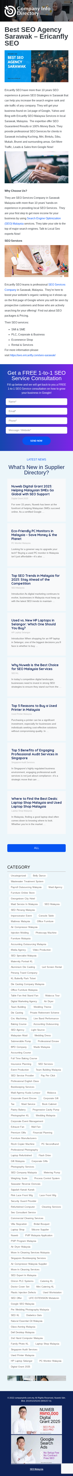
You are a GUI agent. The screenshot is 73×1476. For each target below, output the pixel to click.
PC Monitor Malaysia (21, 543)
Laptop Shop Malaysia (21, 811)
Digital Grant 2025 (19, 498)
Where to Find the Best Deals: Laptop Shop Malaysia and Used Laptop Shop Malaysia (36, 802)
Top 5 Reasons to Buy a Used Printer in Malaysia (34, 708)
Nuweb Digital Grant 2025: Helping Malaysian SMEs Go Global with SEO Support (32, 490)
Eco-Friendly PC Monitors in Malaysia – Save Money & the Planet (34, 535)
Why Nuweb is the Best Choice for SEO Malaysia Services (35, 667)
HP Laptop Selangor (20, 632)
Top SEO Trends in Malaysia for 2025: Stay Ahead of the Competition (35, 579)
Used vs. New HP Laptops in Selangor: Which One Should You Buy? (33, 624)
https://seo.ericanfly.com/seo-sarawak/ (33, 355)
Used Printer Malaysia (21, 714)
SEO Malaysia (17, 588)
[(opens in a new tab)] (21, 1378)
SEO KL (15, 673)
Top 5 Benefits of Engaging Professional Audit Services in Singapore (34, 754)
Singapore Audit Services (23, 762)
